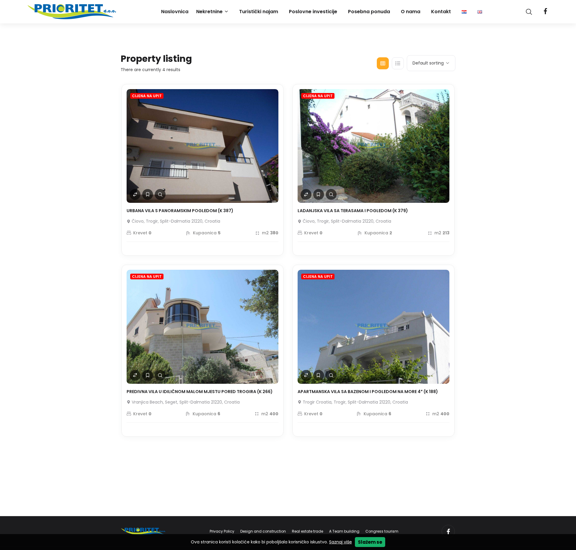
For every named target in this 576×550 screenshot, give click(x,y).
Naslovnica (174, 11)
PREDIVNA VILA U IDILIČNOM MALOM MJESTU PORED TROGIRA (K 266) (200, 392)
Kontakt (441, 11)
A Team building (344, 531)
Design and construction (263, 531)
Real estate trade (307, 531)
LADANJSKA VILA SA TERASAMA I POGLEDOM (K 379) (353, 211)
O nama (410, 11)
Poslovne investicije (313, 11)
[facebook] (545, 12)
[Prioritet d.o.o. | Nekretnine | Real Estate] (73, 11)
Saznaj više (340, 542)
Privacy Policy (222, 531)
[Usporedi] (135, 194)
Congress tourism (381, 531)
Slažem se (370, 542)
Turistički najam (258, 11)
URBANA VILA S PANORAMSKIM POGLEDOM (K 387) (180, 211)
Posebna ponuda (369, 11)
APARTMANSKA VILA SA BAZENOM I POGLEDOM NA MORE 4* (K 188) (368, 392)
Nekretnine (209, 11)
